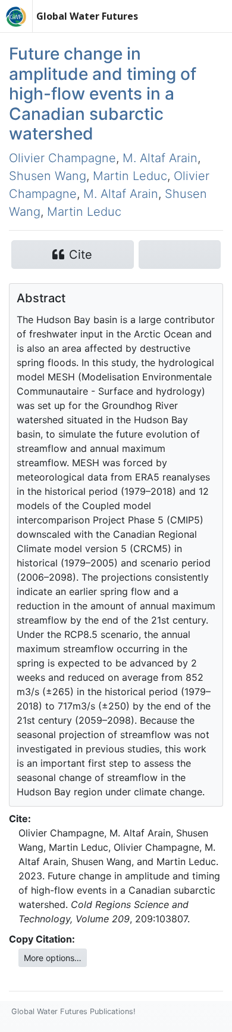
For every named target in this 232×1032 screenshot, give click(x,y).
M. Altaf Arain (160, 158)
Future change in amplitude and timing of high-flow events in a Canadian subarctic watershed (102, 94)
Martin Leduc (130, 176)
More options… (52, 958)
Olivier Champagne (62, 158)
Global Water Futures (87, 16)
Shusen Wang (47, 176)
